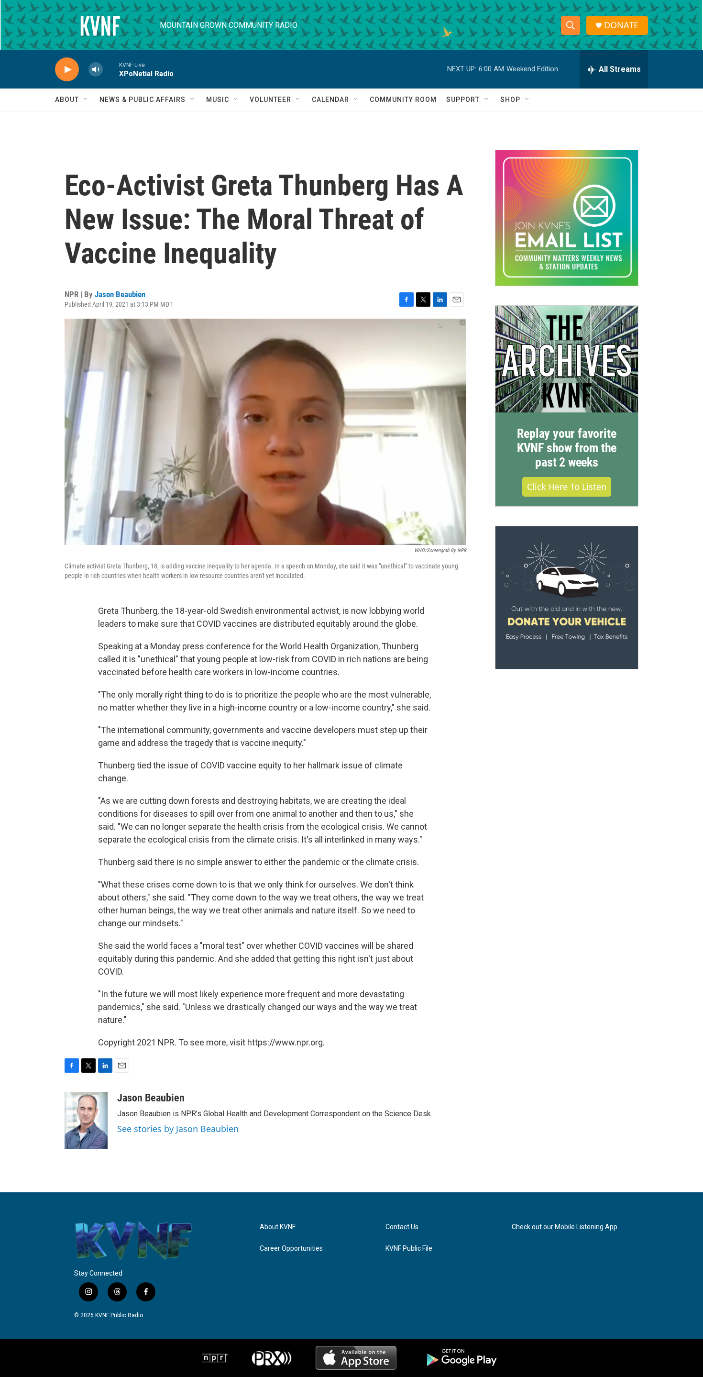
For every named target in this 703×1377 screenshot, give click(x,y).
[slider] (111, 69)
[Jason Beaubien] (86, 1120)
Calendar (330, 99)
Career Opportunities (291, 1248)
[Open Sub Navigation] (86, 99)
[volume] (96, 69)
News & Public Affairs (142, 99)
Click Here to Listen (566, 486)
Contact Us (401, 1227)
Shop (510, 99)
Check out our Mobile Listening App (564, 1227)
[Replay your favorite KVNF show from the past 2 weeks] (566, 359)
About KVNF (278, 1227)
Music (217, 99)
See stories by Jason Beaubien (178, 1128)
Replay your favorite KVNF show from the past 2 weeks (566, 447)
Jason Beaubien (120, 294)
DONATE (621, 25)
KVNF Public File (408, 1248)
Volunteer (270, 99)
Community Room (403, 99)
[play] (67, 69)
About (67, 99)
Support (463, 99)
